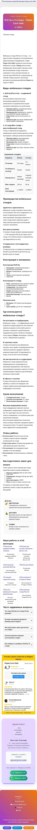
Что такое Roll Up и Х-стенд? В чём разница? (17, 612)
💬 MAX (18, 810)
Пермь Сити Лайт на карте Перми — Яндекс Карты (18, 712)
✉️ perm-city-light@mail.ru (18, 804)
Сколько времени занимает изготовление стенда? (14, 637)
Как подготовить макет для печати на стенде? (17, 628)
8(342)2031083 (18, 760)
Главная (12, 16)
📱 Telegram (18, 807)
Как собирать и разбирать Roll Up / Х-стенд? (17, 645)
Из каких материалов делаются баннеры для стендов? (15, 620)
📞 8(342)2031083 (18, 801)
